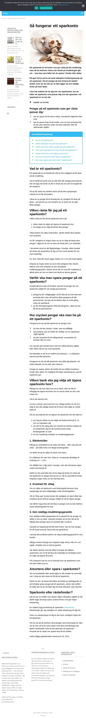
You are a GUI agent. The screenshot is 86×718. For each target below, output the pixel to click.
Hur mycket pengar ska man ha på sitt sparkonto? (56, 150)
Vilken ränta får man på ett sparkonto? (51, 144)
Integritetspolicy (68, 661)
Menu (5, 13)
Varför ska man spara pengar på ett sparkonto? (55, 147)
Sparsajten (36, 712)
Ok (36, 8)
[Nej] (83, 6)
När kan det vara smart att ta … (18, 40)
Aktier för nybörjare (69, 675)
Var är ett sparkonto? (44, 140)
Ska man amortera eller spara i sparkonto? (53, 157)
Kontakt (65, 664)
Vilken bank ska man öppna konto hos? (51, 153)
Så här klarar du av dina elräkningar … (20, 60)
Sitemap (6, 653)
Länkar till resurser (69, 668)
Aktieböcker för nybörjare (71, 671)
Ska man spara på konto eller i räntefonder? (53, 160)
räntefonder (69, 607)
